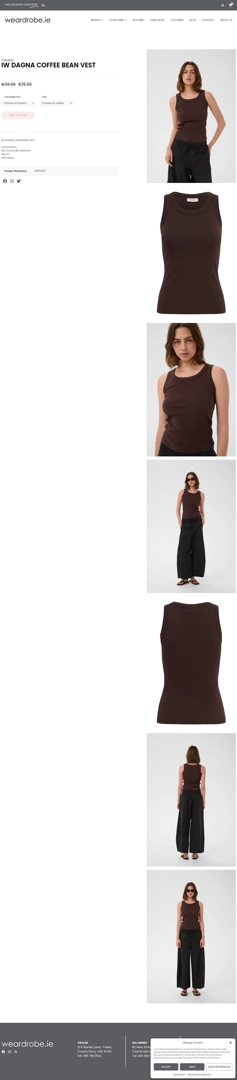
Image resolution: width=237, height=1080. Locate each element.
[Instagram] (12, 181)
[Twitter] (19, 181)
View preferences (219, 1067)
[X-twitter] (15, 1051)
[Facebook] (5, 181)
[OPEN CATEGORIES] (126, 20)
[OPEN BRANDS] (102, 20)
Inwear (7, 60)
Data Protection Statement (199, 1074)
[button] (230, 1042)
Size (44, 97)
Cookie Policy (179, 1074)
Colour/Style (12, 97)
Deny (192, 1067)
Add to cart (18, 115)
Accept (166, 1067)
